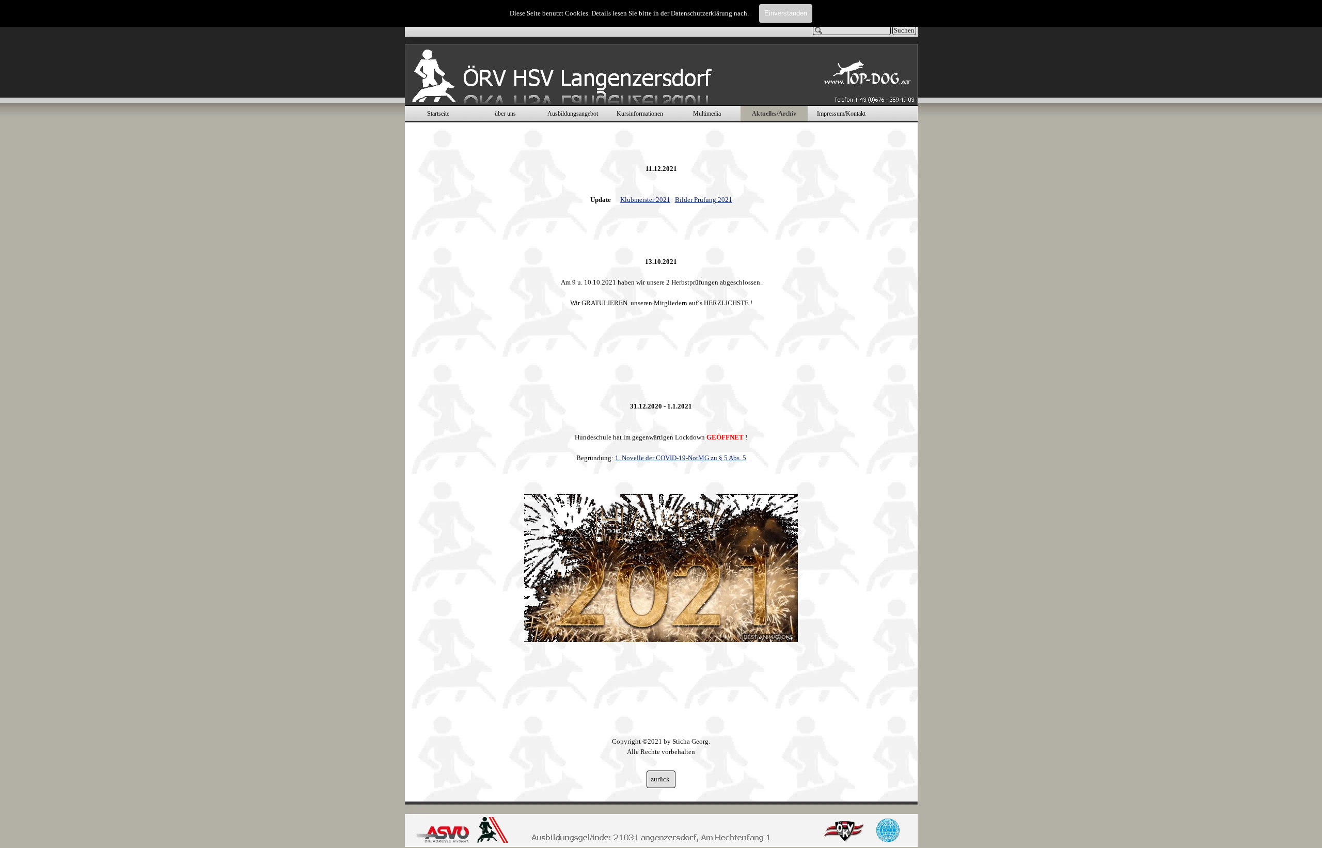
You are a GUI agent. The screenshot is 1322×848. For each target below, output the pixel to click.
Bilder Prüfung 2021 (703, 199)
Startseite (438, 113)
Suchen (904, 30)
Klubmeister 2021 (645, 199)
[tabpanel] (661, 450)
